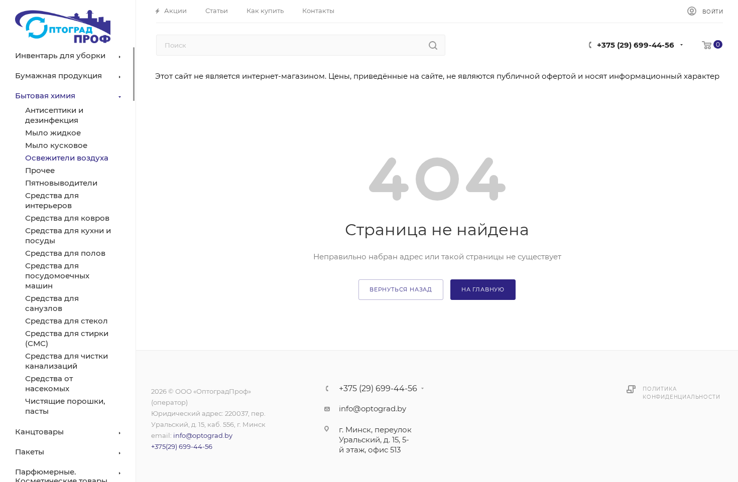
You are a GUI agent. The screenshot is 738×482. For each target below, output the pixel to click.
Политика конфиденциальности (681, 393)
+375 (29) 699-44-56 (635, 45)
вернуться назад (401, 289)
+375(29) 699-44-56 (181, 446)
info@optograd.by (202, 435)
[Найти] (433, 45)
